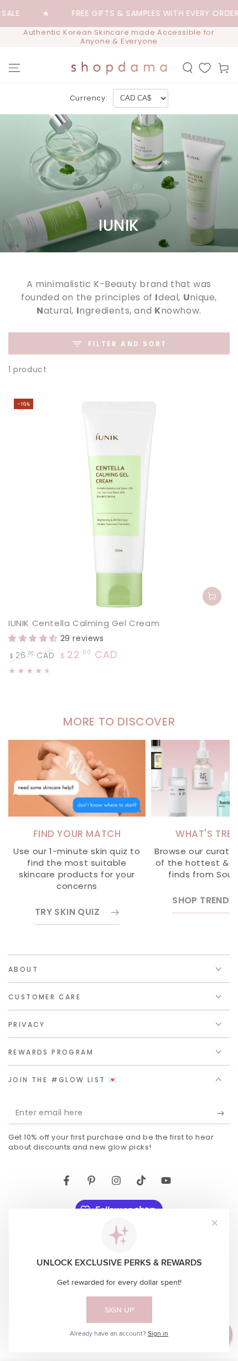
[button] (187, 68)
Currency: (88, 98)
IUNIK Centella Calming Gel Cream (83, 623)
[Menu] (14, 68)
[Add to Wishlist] (21, 406)
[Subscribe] (223, 1113)
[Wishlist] (204, 68)
